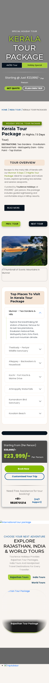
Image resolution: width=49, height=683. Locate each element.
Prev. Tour (12, 223)
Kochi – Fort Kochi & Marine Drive (19, 377)
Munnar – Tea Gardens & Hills (22, 313)
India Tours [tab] (39, 577)
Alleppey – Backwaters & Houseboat (22, 363)
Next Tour (37, 223)
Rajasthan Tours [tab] (19, 577)
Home (4, 109)
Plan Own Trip (33, 88)
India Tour (15, 109)
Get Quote (13, 88)
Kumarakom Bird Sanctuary (18, 401)
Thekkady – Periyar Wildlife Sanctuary (19, 349)
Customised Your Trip (24, 476)
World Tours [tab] (38, 582)
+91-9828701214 (26, 501)
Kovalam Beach (17, 413)
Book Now (24, 468)
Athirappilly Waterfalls (21, 389)
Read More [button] (13, 207)
